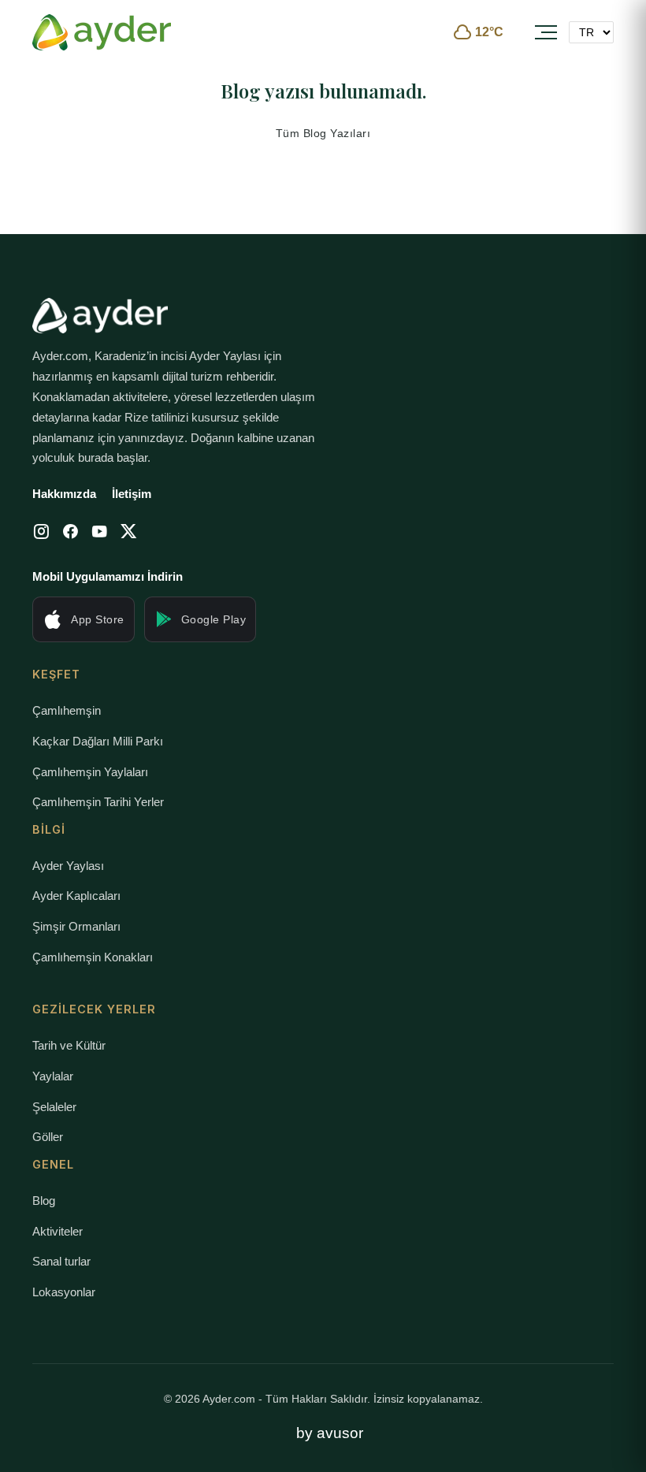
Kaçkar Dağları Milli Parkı (97, 741)
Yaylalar (52, 1076)
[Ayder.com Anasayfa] (101, 32)
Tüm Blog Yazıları (323, 133)
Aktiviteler (57, 1231)
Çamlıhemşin (66, 710)
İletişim (131, 493)
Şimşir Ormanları (76, 926)
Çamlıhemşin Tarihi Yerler (98, 801)
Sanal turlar (61, 1261)
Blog (43, 1200)
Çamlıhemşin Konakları (92, 957)
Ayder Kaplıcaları (76, 895)
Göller (47, 1136)
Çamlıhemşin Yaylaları (90, 772)
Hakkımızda (64, 493)
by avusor (329, 1433)
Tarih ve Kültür (69, 1045)
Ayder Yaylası (68, 865)
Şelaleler (54, 1106)
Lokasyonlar (63, 1292)
